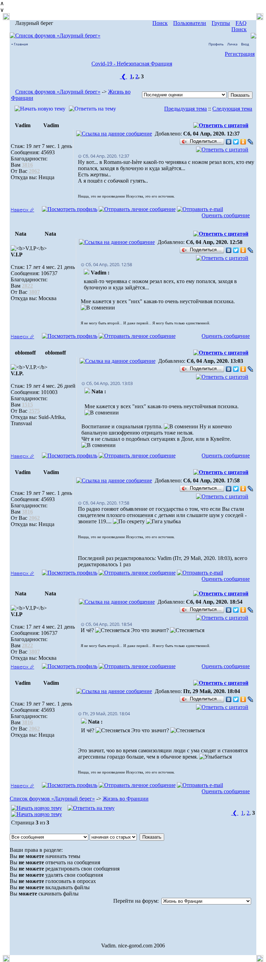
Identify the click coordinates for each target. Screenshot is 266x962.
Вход (245, 44)
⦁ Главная (19, 44)
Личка (232, 44)
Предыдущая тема (185, 109)
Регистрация (240, 54)
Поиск (160, 23)
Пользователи (189, 23)
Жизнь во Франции (126, 799)
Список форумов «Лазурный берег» (57, 92)
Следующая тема (232, 109)
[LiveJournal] (250, 141)
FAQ (241, 23)
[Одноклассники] (243, 141)
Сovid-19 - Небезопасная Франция (131, 64)
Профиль (216, 44)
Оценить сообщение (226, 215)
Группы (221, 23)
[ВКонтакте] (228, 141)
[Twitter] (236, 141)
